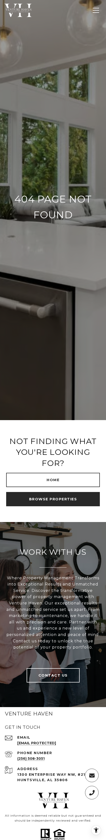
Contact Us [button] (53, 675)
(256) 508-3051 (31, 758)
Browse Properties (53, 499)
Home (53, 480)
